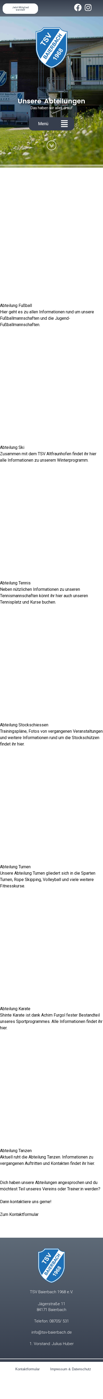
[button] (64, 123)
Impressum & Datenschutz (70, 1369)
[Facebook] (78, 7)
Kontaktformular (27, 1369)
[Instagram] (88, 7)
